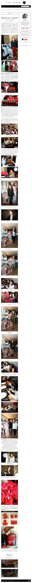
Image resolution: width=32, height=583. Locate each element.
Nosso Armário (11, 373)
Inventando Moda (9, 478)
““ (3, 75)
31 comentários (8, 554)
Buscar (29, 6)
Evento (12, 19)
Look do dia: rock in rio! (9, 563)
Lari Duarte (25, 20)
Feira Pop (10, 360)
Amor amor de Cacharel (14, 108)
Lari (10, 19)
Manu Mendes (9, 276)
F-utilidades (5, 290)
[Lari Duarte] (16, 2)
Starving (12, 249)
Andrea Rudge (9, 179)
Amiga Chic (11, 221)
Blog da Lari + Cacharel (9, 18)
